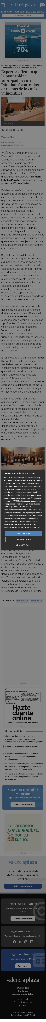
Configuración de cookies (13, 527)
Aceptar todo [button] (23, 533)
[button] (23, 545)
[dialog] (23, 510)
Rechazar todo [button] (24, 539)
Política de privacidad (32, 527)
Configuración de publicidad (14, 521)
